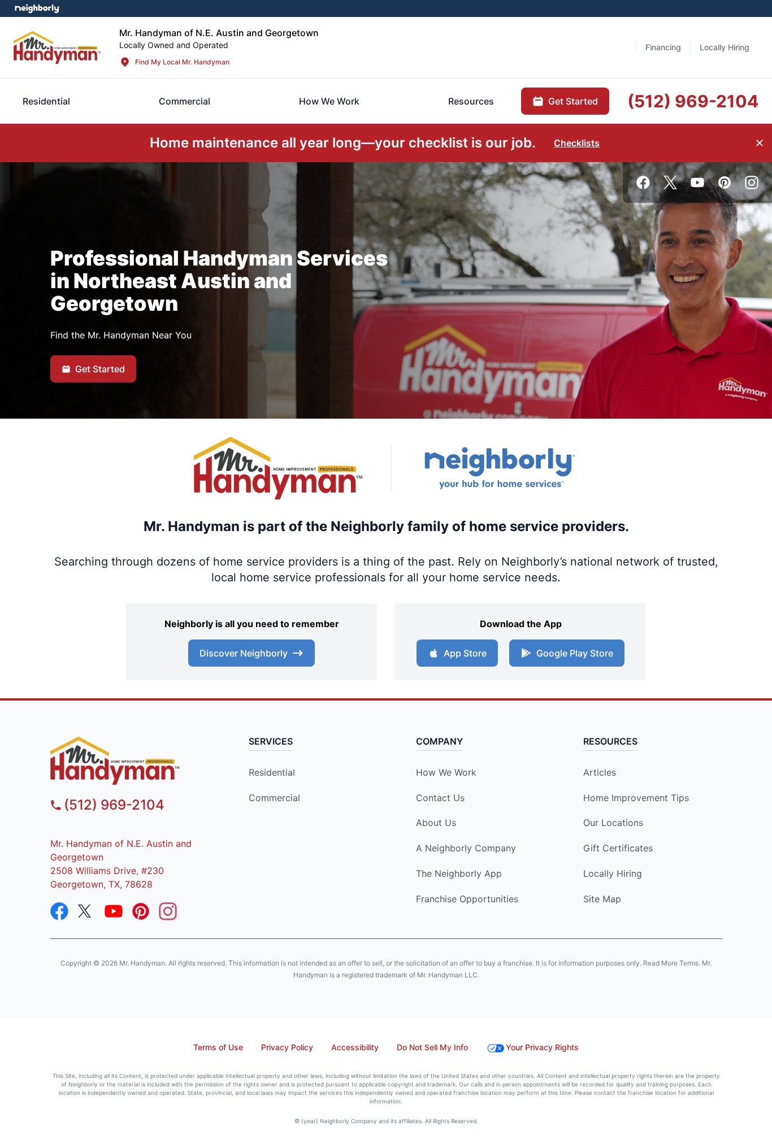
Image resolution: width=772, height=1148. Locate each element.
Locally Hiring (612, 873)
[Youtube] (697, 182)
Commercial (274, 797)
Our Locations (613, 822)
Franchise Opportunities (467, 899)
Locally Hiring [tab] (724, 47)
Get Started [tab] (573, 101)
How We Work (446, 772)
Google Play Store (574, 653)
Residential (272, 772)
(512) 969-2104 (114, 805)
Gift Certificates (618, 848)
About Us (436, 822)
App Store (465, 653)
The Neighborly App (459, 873)
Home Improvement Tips (636, 797)
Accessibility (355, 1047)
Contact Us (440, 797)
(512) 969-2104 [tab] (692, 101)
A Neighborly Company (466, 848)
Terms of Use (218, 1047)
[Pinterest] (724, 182)
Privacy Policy (287, 1047)
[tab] (184, 101)
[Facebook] (643, 182)
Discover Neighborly (243, 653)
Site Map (602, 899)
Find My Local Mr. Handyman (182, 62)
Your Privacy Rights (542, 1047)
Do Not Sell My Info (432, 1047)
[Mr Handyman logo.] (57, 47)
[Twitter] (670, 182)
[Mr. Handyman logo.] (278, 468)
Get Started (100, 369)
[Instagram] (751, 182)
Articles (599, 772)
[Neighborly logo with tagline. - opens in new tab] (499, 468)
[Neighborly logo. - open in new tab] (37, 8)
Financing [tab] (663, 47)
